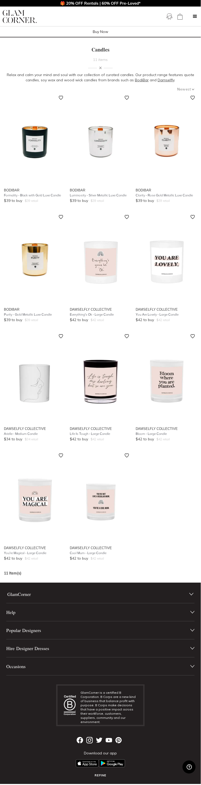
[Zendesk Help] (189, 766)
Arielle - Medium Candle (21, 434)
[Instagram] (89, 740)
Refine (100, 775)
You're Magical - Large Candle (25, 553)
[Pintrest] (118, 740)
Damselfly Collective (91, 309)
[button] (195, 16)
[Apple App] (87, 763)
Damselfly (166, 80)
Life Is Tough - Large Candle (90, 434)
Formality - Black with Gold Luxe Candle (32, 195)
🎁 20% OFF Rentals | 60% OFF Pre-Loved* (100, 3)
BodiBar (142, 80)
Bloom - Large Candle (151, 434)
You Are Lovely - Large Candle (157, 314)
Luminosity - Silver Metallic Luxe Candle (98, 195)
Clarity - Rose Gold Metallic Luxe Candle (164, 195)
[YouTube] (108, 740)
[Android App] (112, 763)
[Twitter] (99, 740)
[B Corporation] (71, 705)
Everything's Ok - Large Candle (92, 314)
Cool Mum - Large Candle (88, 553)
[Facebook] (79, 740)
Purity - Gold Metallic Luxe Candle (28, 314)
